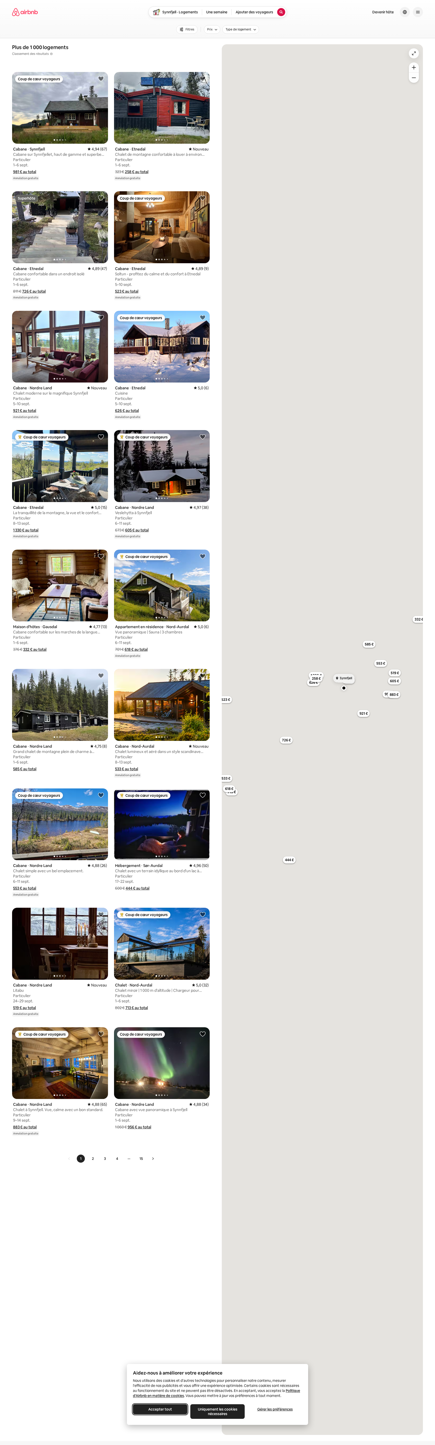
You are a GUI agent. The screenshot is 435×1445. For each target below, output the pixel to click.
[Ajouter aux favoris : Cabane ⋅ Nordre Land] (101, 317)
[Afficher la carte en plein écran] (414, 53)
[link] (69, 1159)
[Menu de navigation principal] (418, 12)
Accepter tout (160, 1409)
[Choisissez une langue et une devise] (405, 12)
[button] (24, 171)
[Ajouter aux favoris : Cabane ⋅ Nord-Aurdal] (203, 675)
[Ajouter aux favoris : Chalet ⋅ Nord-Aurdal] (203, 914)
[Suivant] (152, 1159)
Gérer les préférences (275, 1409)
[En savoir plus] (51, 53)
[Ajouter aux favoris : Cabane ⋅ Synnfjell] (101, 78)
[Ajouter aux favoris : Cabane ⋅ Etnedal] (203, 78)
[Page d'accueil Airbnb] (25, 12)
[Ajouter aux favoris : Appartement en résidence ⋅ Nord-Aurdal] (203, 556)
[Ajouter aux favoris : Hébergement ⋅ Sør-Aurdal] (203, 795)
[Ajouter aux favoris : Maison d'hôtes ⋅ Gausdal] (101, 556)
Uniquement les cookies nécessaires (217, 1411)
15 (141, 1158)
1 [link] (81, 1158)
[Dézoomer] (414, 67)
